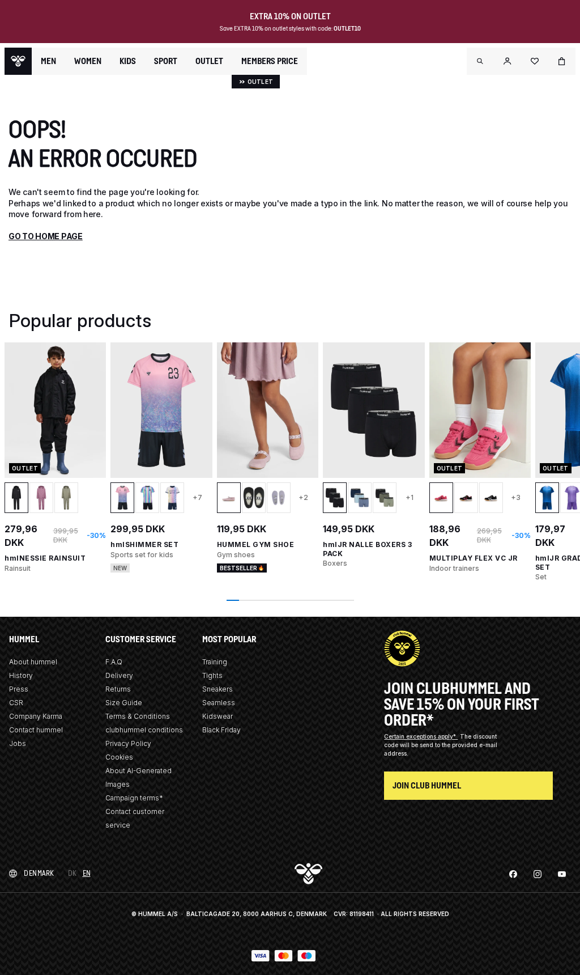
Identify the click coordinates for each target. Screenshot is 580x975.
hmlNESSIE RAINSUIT (45, 558)
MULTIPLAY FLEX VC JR (473, 558)
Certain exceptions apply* (421, 736)
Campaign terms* (134, 798)
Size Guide (123, 702)
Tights (212, 675)
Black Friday (221, 730)
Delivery (119, 675)
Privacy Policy (128, 743)
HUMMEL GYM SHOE (256, 544)
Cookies (119, 757)
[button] (480, 61)
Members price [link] (269, 61)
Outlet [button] (209, 61)
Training (214, 662)
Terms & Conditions (137, 716)
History (21, 675)
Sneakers (217, 689)
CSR (16, 702)
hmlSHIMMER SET (144, 544)
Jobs (17, 743)
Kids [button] (128, 61)
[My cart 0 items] (561, 61)
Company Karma (35, 716)
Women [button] (87, 61)
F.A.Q (113, 662)
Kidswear (217, 716)
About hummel (33, 662)
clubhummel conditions (144, 730)
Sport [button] (165, 61)
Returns (118, 689)
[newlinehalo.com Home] (18, 61)
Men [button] (48, 61)
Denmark (39, 873)
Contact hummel (36, 730)
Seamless (218, 702)
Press (18, 689)
